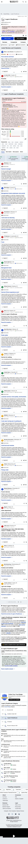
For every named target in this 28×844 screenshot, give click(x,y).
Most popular (16, 151)
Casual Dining (7, 706)
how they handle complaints (11, 665)
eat (14, 147)
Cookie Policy (18, 808)
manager (16, 142)
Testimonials (5, 800)
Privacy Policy (18, 806)
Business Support (6, 806)
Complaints (14, 42)
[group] (4, 45)
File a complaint (20, 38)
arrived (11, 147)
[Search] (12, 139)
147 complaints (11, 31)
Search (23, 2)
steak (9, 142)
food (12, 142)
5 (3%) (9, 105)
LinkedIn (19, 814)
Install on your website (14, 699)
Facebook (9, 814)
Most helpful (8, 151)
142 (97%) (10, 106)
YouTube (16, 814)
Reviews (4, 42)
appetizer (3, 147)
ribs (7, 147)
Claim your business (7, 808)
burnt (17, 147)
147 (7, 104)
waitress (21, 142)
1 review (3, 135)
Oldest (21, 151)
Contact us (5, 798)
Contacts (23, 42)
